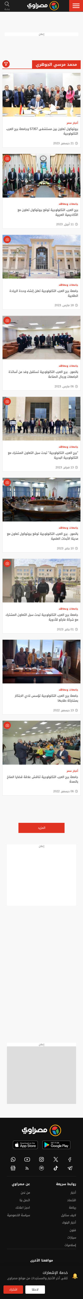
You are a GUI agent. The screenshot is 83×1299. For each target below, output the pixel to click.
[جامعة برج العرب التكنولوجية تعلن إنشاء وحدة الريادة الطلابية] (41, 257)
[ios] (25, 1145)
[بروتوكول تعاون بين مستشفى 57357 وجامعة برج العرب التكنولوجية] (41, 95)
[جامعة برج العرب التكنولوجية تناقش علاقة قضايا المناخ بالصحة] (41, 742)
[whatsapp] (13, 1159)
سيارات (71, 1237)
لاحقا (35, 1289)
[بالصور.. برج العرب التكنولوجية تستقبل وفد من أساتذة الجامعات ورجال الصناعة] (41, 338)
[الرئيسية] (43, 5)
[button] (76, 6)
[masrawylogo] (41, 1130)
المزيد (41, 828)
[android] (56, 1145)
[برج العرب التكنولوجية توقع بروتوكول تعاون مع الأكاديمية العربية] (41, 176)
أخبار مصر (72, 123)
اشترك (13, 1289)
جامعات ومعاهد (68, 204)
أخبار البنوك (69, 1222)
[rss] (27, 1168)
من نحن (25, 1192)
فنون (73, 1230)
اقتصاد (71, 1200)
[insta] (41, 1159)
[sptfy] (41, 1168)
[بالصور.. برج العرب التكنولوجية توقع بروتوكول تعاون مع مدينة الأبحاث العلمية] (41, 499)
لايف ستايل (68, 1215)
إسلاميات (70, 1245)
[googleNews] (13, 1168)
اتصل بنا (25, 1200)
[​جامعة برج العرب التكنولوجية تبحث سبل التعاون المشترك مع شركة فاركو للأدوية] (41, 580)
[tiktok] (56, 1168)
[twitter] (56, 1159)
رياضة (72, 1207)
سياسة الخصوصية (18, 1215)
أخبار (73, 1192)
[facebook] (70, 1159)
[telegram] (70, 1168)
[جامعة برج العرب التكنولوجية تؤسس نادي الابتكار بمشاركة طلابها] (41, 661)
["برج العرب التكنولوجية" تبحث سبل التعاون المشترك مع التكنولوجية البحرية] (41, 419)
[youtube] (27, 1159)
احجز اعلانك (22, 1207)
